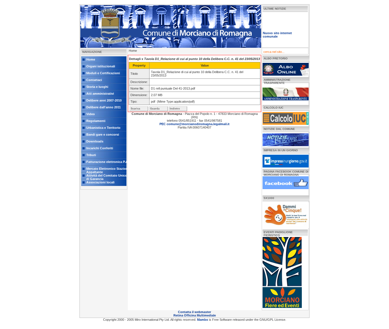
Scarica (135, 108)
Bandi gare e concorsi (102, 134)
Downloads (94, 141)
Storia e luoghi (97, 86)
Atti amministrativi (100, 93)
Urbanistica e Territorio (103, 127)
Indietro (175, 108)
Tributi (91, 155)
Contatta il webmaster (194, 312)
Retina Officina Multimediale (194, 315)
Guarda (154, 108)
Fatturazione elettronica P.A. (107, 162)
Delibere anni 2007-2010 (104, 100)
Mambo (203, 319)
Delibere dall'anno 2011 (103, 107)
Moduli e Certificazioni (103, 73)
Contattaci (94, 80)
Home (90, 59)
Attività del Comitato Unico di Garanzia (106, 176)
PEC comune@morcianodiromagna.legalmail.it (194, 124)
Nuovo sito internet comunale (277, 32)
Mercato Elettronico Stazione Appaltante (108, 169)
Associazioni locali (100, 182)
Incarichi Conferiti (99, 148)
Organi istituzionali (100, 66)
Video (90, 114)
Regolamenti (95, 121)
